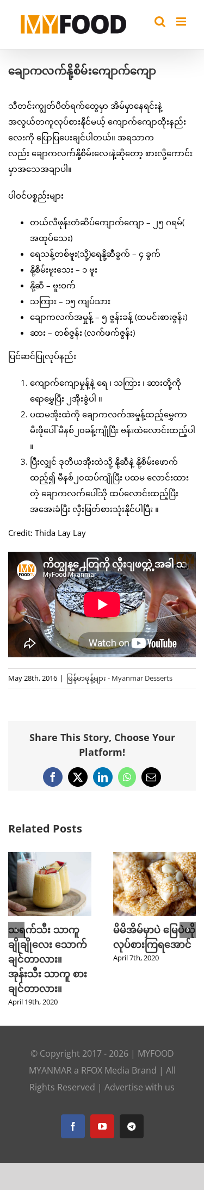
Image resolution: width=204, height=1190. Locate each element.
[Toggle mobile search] (159, 21)
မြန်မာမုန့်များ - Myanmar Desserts (119, 678)
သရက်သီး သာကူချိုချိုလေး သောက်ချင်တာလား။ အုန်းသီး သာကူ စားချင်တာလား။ (47, 959)
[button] (16, 930)
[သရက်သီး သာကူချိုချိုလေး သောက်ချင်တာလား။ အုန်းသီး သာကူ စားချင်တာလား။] (49, 857)
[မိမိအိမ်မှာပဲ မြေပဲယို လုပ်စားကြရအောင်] (154, 857)
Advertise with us (139, 1087)
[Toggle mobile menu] (182, 21)
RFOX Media (105, 1070)
